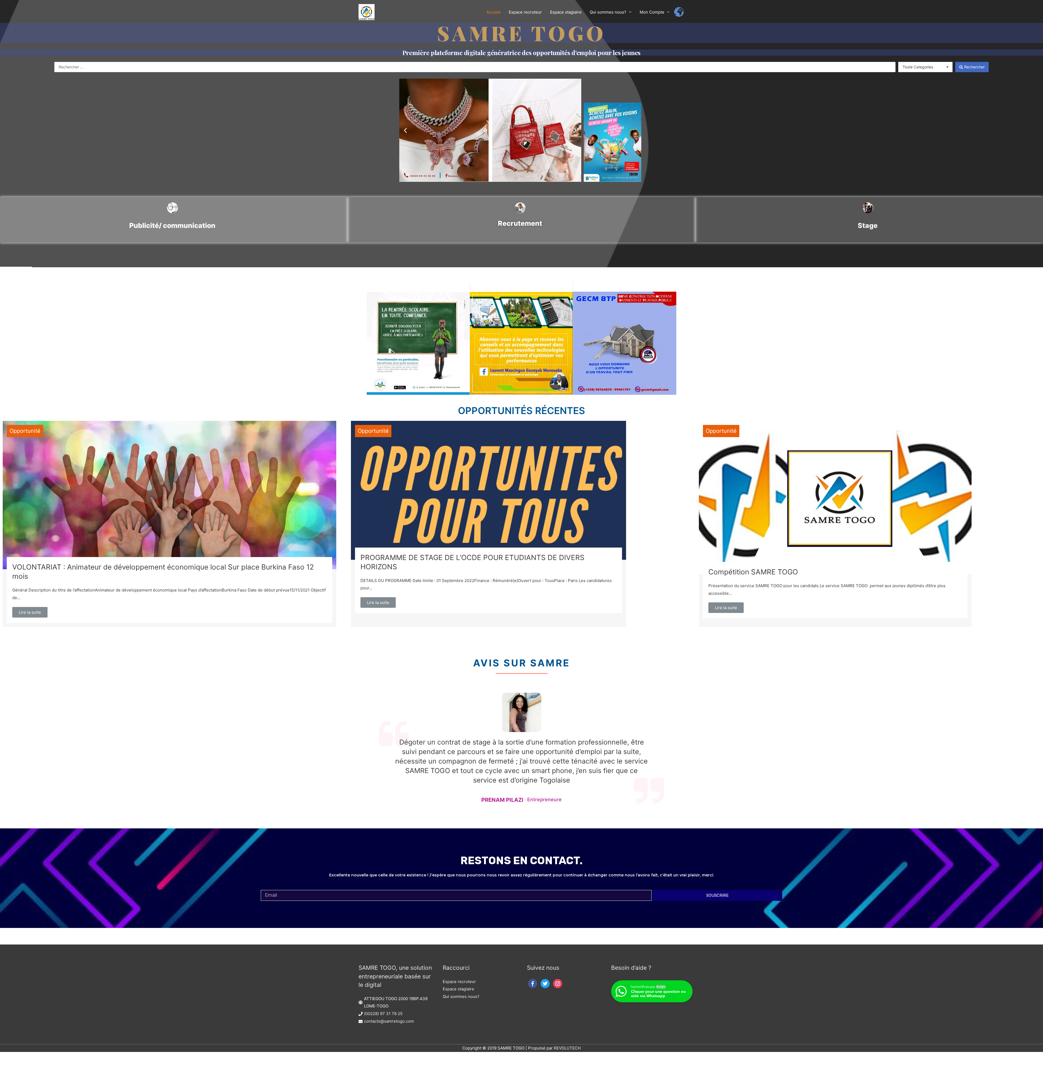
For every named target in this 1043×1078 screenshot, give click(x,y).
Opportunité (25, 431)
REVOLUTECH (567, 1048)
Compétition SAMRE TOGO (753, 572)
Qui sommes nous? (461, 996)
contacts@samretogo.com (389, 1021)
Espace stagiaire (458, 988)
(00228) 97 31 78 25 (383, 1013)
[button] (405, 130)
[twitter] (545, 983)
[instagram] (557, 983)
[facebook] (532, 983)
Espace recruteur (459, 981)
